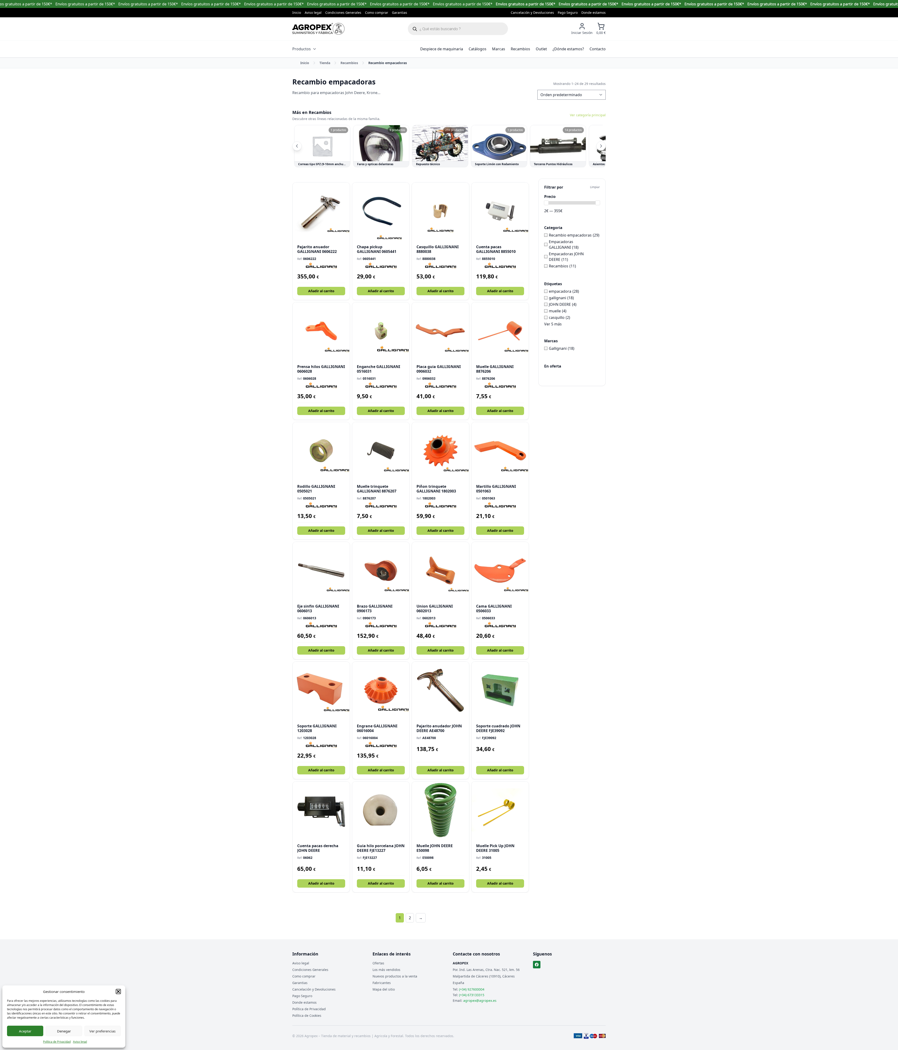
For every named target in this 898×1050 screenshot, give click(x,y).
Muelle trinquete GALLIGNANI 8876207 (376, 488)
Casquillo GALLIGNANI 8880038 (437, 249)
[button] (118, 991)
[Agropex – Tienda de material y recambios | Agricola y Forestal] (318, 29)
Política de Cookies (306, 1015)
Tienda (324, 63)
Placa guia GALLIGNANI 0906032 (438, 369)
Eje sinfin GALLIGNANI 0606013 (318, 608)
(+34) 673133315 (471, 995)
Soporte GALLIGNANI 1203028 (317, 728)
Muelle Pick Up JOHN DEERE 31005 (495, 848)
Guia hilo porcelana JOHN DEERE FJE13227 (381, 848)
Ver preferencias (102, 1031)
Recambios (520, 48)
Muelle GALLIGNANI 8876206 (495, 369)
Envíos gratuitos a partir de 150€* (525, 4)
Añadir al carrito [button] (321, 291)
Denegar (64, 1031)
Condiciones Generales (343, 12)
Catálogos (477, 48)
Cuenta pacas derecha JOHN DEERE (317, 848)
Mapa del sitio (384, 989)
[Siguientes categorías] (601, 146)
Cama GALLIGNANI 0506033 (494, 608)
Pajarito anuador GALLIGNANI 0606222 (317, 249)
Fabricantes (382, 983)
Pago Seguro (568, 12)
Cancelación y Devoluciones (532, 12)
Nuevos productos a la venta (395, 976)
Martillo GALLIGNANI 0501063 (496, 488)
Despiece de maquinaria (441, 48)
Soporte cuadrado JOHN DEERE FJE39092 (498, 728)
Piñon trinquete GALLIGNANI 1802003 (436, 488)
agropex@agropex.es (479, 1000)
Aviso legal (80, 1042)
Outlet (541, 48)
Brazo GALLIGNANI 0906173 (374, 608)
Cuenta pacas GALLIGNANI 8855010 (496, 249)
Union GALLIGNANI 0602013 (434, 608)
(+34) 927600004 (471, 989)
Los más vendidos (386, 969)
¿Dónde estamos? (568, 48)
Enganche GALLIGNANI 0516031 (378, 369)
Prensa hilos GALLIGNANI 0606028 (321, 369)
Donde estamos (593, 12)
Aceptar (25, 1031)
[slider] (546, 203)
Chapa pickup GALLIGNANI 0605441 (376, 249)
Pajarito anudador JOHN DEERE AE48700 (439, 728)
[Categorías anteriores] (297, 146)
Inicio (296, 12)
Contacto (598, 48)
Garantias (399, 12)
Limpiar (595, 187)
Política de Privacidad (57, 1042)
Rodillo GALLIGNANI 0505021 (316, 488)
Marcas (498, 48)
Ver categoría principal (588, 115)
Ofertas (378, 963)
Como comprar (376, 12)
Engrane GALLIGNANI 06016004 (377, 728)
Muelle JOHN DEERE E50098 (434, 848)
